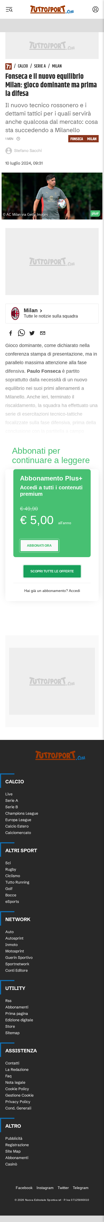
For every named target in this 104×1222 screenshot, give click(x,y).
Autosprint (14, 938)
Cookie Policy (17, 1088)
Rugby (10, 869)
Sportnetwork (17, 964)
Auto (9, 931)
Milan (57, 66)
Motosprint (14, 951)
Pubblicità (13, 1138)
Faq (8, 1076)
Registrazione (17, 1144)
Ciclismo (12, 875)
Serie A (40, 66)
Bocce (10, 895)
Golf (9, 888)
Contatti (12, 1063)
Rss (8, 1000)
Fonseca (76, 139)
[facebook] (10, 333)
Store (10, 1026)
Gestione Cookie (19, 1095)
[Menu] (9, 9)
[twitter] (32, 333)
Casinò (11, 1164)
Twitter (63, 1188)
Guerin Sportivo (19, 957)
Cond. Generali (18, 1108)
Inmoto (11, 944)
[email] (42, 333)
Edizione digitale (19, 1020)
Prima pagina (16, 1013)
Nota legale (15, 1082)
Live (9, 794)
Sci (8, 862)
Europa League (18, 819)
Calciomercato (18, 832)
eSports (12, 901)
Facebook (24, 1188)
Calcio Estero (17, 826)
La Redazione (17, 1069)
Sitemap (12, 1032)
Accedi (74, 590)
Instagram (45, 1188)
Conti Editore (16, 970)
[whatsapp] (21, 333)
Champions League (21, 813)
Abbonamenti (16, 1007)
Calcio (23, 66)
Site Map (13, 1151)
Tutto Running (17, 882)
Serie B (11, 806)
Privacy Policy (17, 1101)
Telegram (81, 1188)
